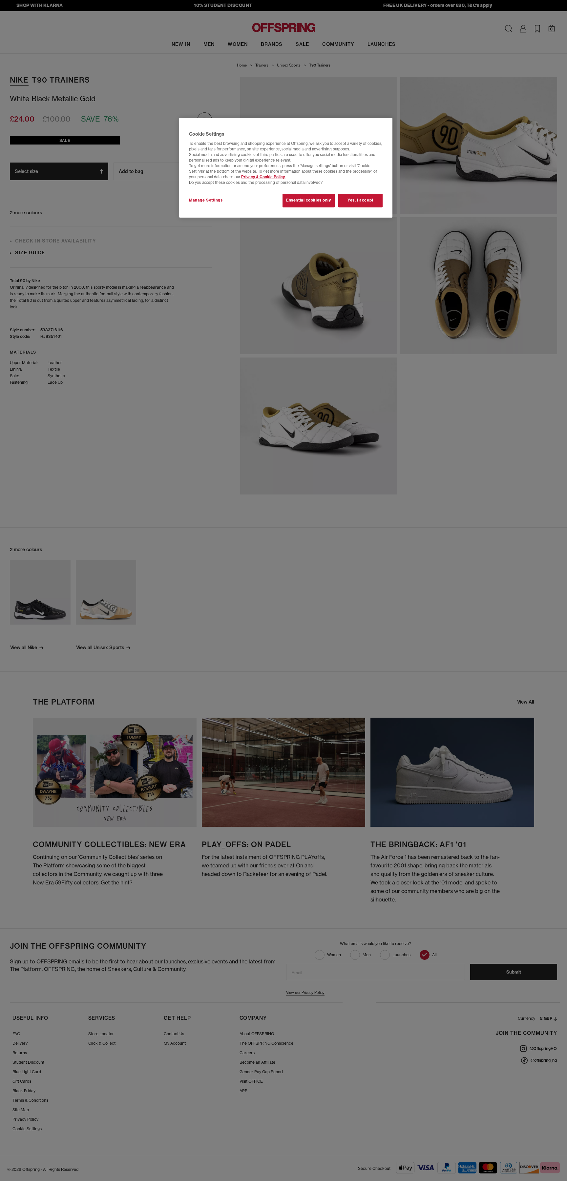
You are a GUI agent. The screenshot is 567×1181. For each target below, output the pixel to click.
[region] (285, 168)
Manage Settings (206, 200)
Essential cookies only (308, 200)
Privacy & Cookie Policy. (263, 177)
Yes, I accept (360, 200)
